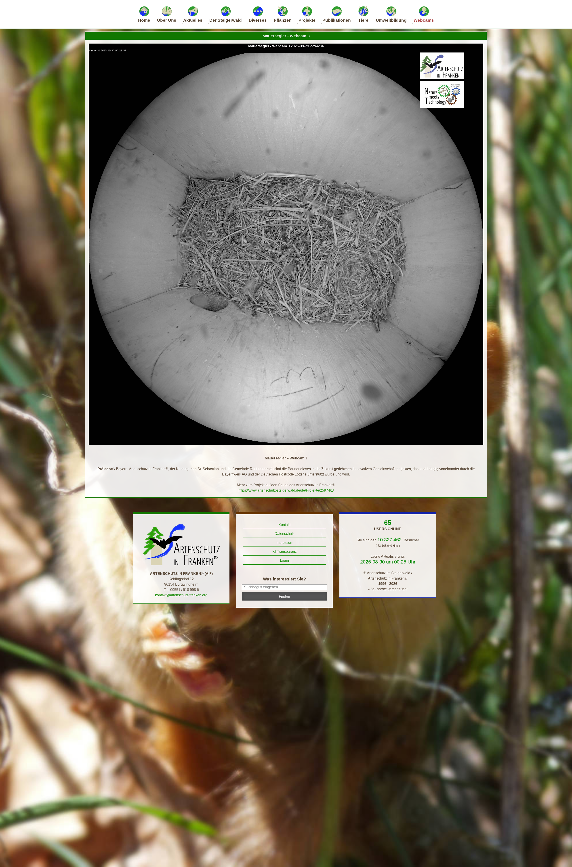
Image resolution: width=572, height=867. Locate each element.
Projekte (307, 20)
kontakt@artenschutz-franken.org (181, 595)
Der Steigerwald (225, 20)
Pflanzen (283, 20)
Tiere (363, 20)
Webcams (424, 20)
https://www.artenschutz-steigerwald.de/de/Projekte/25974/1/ (286, 490)
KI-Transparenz (284, 551)
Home (144, 20)
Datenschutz (284, 534)
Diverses (258, 20)
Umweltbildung (391, 20)
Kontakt (284, 525)
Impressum (284, 542)
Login (284, 560)
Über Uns (166, 20)
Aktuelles (192, 20)
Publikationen (336, 20)
